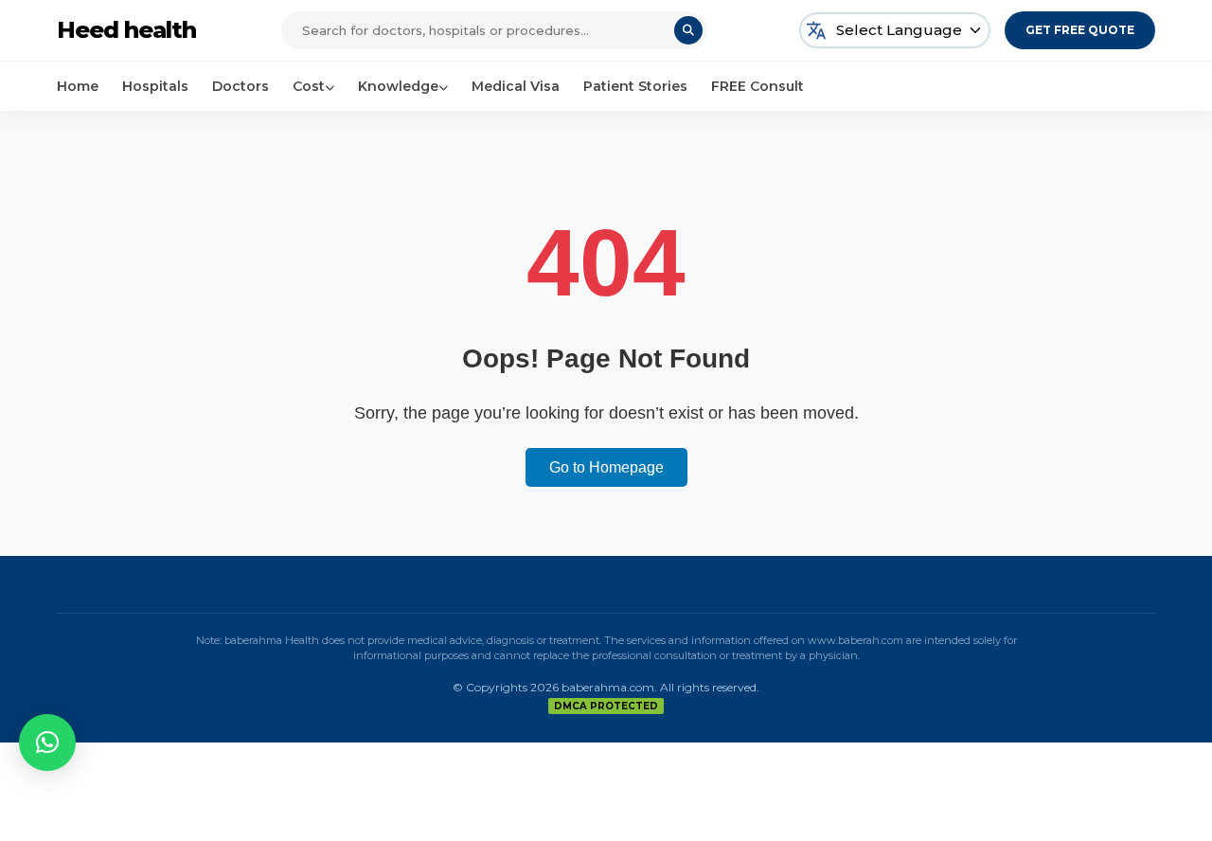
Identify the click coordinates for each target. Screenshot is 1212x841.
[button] (47, 742)
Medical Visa (516, 86)
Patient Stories (635, 86)
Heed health (126, 30)
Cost (309, 86)
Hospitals (155, 86)
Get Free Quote (1079, 30)
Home (77, 86)
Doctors (240, 86)
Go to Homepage (606, 467)
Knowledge (398, 86)
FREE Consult (757, 86)
